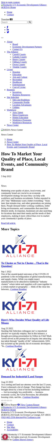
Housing (16, 72)
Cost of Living (18, 87)
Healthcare (17, 82)
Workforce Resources (22, 122)
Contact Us (17, 49)
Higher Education (20, 117)
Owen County (18, 64)
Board (15, 44)
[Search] (30, 22)
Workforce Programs (21, 120)
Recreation (17, 79)
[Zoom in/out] (11, 400)
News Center (13, 125)
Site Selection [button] (13, 97)
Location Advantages (21, 105)
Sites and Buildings (21, 100)
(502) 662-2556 (8, 417)
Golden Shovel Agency (22, 439)
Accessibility (12, 430)
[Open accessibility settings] (5, 437)
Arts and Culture (19, 77)
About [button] (9, 42)
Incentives (16, 92)
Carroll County (19, 54)
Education (16, 74)
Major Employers (20, 115)
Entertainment (18, 84)
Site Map (11, 427)
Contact (10, 14)
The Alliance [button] (12, 52)
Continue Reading (18, 289)
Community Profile (21, 102)
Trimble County (19, 67)
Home (9, 12)
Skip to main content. (10, 2)
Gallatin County (19, 57)
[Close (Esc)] (2, 400)
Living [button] (10, 69)
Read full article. (8, 223)
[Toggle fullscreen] (8, 400)
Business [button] (11, 90)
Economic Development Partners (27, 47)
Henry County (18, 59)
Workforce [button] (11, 110)
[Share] (5, 400)
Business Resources (21, 95)
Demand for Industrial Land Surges (22, 376)
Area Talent (17, 112)
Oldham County (19, 62)
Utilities (15, 107)
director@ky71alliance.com (28, 417)
